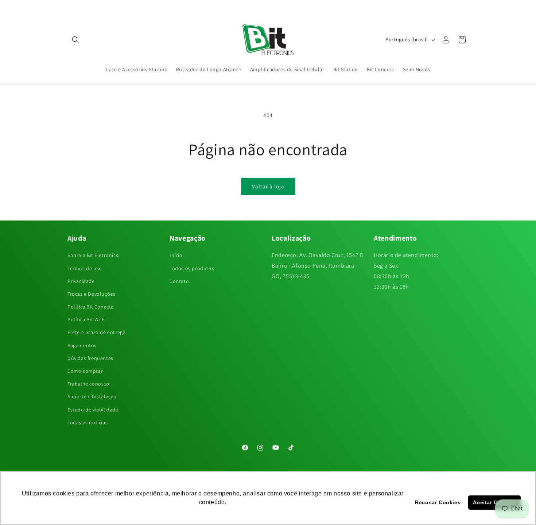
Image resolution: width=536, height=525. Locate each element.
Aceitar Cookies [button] (494, 502)
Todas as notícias (87, 422)
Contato (179, 281)
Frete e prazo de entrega (96, 332)
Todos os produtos (192, 268)
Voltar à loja (268, 186)
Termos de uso (84, 268)
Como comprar (85, 371)
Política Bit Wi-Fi (86, 319)
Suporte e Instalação (92, 396)
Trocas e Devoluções (91, 294)
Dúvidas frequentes (90, 358)
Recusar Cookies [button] (438, 502)
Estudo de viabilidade (93, 409)
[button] (75, 40)
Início (176, 255)
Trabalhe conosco (88, 383)
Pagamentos (82, 345)
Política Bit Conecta (90, 306)
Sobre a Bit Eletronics (92, 255)
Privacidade (81, 281)
